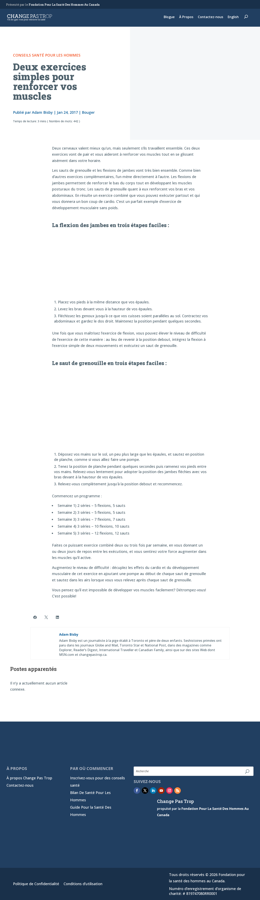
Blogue (169, 17)
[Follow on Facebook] (137, 790)
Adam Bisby (42, 112)
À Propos (186, 17)
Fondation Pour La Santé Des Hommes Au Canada (64, 5)
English (233, 17)
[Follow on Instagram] (169, 790)
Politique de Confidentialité (36, 884)
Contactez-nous (210, 17)
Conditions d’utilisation (83, 884)
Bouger (88, 112)
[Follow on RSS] (177, 790)
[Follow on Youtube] (161, 790)
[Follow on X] (145, 790)
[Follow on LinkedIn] (153, 790)
